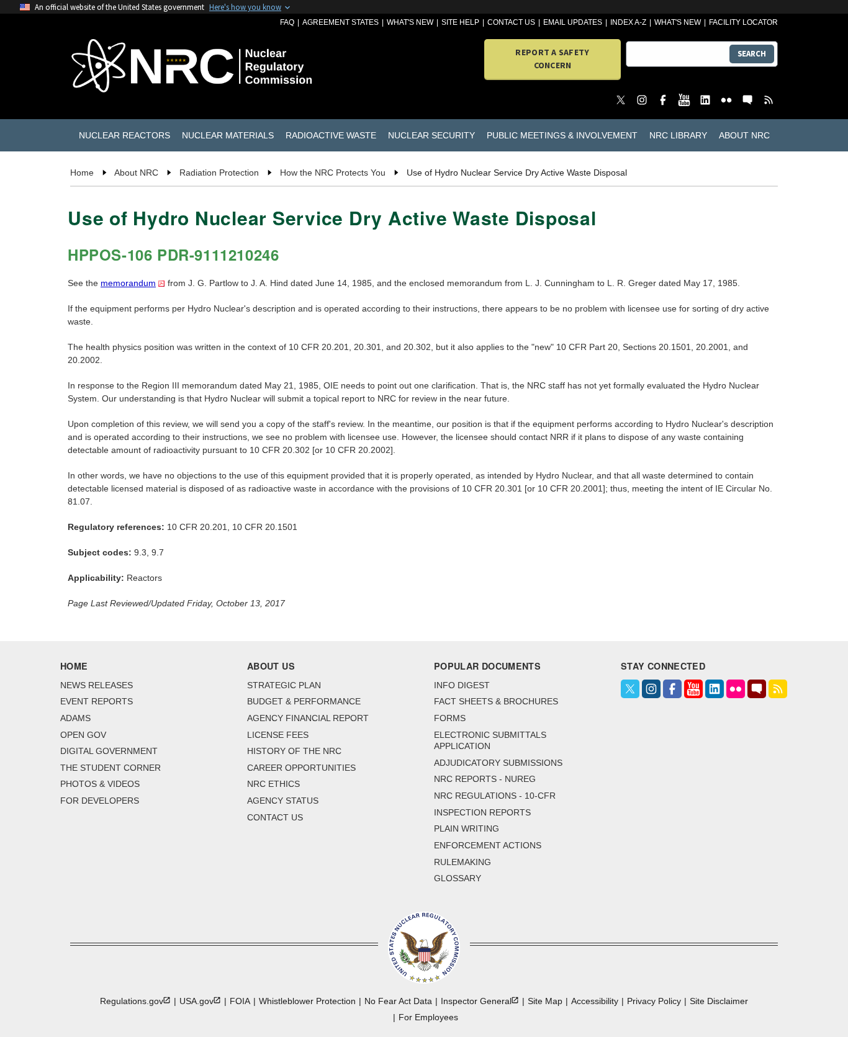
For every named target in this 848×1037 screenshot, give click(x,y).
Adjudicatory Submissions (498, 763)
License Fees (278, 735)
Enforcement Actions (487, 845)
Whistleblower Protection (307, 1001)
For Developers (99, 801)
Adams (75, 718)
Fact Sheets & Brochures (496, 701)
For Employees (428, 1017)
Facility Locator (743, 22)
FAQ (287, 22)
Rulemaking (462, 862)
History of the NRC (294, 751)
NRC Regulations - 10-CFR (495, 796)
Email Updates (572, 22)
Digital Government (109, 751)
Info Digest (462, 685)
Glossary (457, 878)
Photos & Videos (100, 784)
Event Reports (96, 701)
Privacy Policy (654, 1001)
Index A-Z (628, 22)
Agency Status (282, 801)
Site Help (460, 22)
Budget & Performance (304, 701)
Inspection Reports (482, 812)
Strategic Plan (284, 685)
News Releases (96, 685)
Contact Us (511, 22)
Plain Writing (466, 828)
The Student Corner (110, 768)
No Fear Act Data (398, 1001)
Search (751, 53)
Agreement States (340, 22)
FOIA (240, 1001)
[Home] (127, 66)
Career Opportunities (301, 768)
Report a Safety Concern (552, 59)
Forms (450, 718)
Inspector (476, 1001)
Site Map (545, 1001)
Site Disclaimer (719, 1001)
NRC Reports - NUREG (485, 779)
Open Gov (83, 735)
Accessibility (594, 1001)
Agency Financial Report (308, 718)
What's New (410, 22)
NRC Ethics (273, 784)
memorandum (128, 283)
